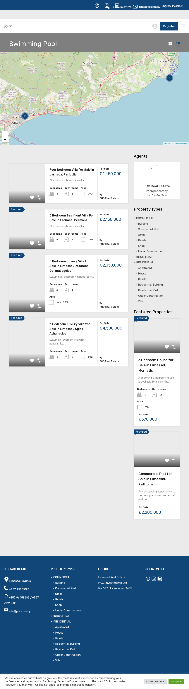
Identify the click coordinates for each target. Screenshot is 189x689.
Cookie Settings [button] (155, 681)
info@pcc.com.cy (149, 6)
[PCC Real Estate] (157, 180)
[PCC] (8, 26)
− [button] (5, 139)
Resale (142, 240)
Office (141, 234)
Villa (140, 301)
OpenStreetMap (181, 143)
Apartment (145, 268)
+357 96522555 (156, 195)
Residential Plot (148, 290)
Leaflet (167, 143)
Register (169, 26)
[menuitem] (166, 6)
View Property (27, 195)
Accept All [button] (176, 681)
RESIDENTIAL (145, 262)
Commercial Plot (148, 229)
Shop (141, 246)
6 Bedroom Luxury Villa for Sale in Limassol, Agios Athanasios (69, 328)
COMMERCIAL (145, 218)
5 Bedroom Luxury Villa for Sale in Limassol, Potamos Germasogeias (69, 265)
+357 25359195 (121, 6)
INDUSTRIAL (144, 257)
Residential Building (150, 284)
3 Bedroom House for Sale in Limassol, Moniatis (155, 365)
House (142, 273)
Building (143, 223)
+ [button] (5, 134)
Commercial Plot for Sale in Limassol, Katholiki (155, 479)
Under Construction (151, 251)
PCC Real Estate (156, 186)
